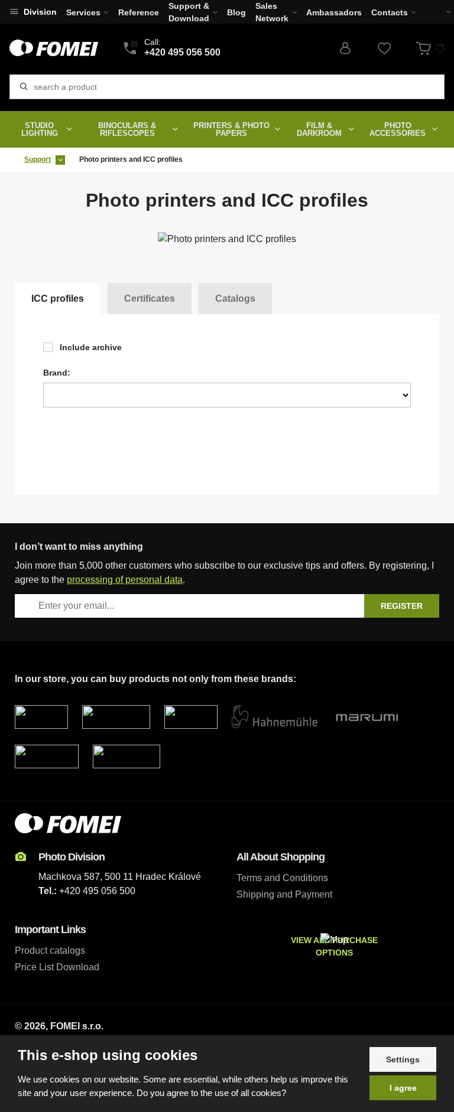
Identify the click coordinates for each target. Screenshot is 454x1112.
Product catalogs (50, 950)
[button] (441, 12)
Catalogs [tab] (235, 299)
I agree (403, 1088)
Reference (138, 12)
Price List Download (57, 967)
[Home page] (53, 48)
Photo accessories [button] (397, 129)
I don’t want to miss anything (79, 547)
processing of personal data (125, 580)
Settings (403, 1059)
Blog (236, 12)
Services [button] (83, 12)
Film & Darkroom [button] (319, 129)
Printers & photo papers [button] (231, 129)
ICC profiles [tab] (57, 299)
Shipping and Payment (284, 894)
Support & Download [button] (188, 12)
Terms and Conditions (282, 878)
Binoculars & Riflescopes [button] (127, 129)
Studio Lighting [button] (39, 129)
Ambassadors (334, 12)
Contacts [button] (389, 12)
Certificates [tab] (149, 299)
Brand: (56, 373)
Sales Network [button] (271, 12)
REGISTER (402, 606)
